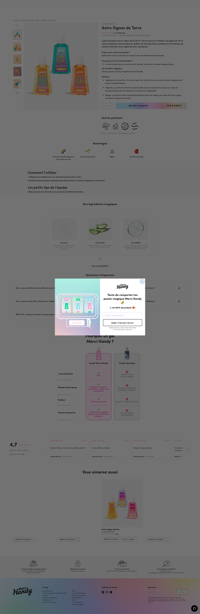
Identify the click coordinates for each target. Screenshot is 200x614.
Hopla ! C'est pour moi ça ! (122, 322)
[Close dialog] (142, 281)
